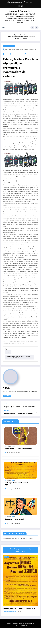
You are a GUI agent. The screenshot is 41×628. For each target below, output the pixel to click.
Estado (6, 49)
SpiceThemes (24, 625)
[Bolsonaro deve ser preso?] (20, 506)
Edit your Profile (29, 391)
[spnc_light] (37, 27)
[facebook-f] (19, 6)
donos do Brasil (15, 116)
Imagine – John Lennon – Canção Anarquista (19, 407)
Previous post (7, 404)
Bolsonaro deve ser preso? (14, 519)
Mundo (5, 46)
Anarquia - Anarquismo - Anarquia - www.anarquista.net (20, 623)
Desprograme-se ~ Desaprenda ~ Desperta (18, 413)
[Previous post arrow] (36, 405)
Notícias (12, 46)
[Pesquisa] (32, 27)
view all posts (7, 395)
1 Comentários (30, 54)
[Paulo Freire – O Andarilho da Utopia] (20, 436)
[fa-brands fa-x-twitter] (22, 6)
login (15, 538)
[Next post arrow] (36, 413)
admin (6, 54)
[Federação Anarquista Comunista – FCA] (20, 470)
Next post (6, 410)
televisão (5, 126)
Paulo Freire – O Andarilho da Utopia (18, 449)
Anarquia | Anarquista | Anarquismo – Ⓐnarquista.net (20, 12)
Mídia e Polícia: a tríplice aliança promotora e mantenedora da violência (18, 357)
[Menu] (3, 27)
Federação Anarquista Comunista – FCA (17, 484)
